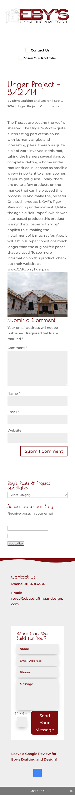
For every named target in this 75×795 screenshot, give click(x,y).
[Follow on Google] (37, 773)
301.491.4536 (34, 584)
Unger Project (27, 106)
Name (14, 393)
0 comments (49, 106)
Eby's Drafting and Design (31, 101)
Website (14, 430)
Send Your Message (44, 722)
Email (13, 412)
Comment (17, 348)
